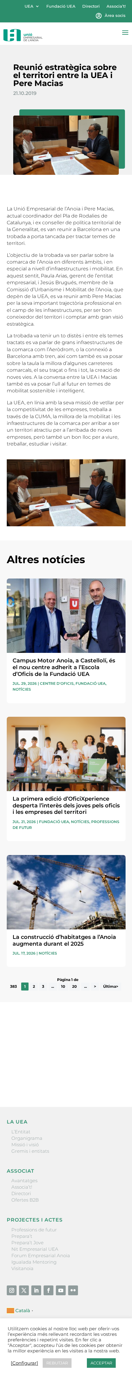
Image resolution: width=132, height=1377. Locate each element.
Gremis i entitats (30, 1151)
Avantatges (24, 1180)
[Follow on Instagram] (12, 1290)
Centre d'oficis (57, 683)
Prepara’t (21, 1236)
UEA (29, 6)
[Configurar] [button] (24, 1363)
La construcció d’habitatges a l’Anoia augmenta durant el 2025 (64, 940)
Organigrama (26, 1138)
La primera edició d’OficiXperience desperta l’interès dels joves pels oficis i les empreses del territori (66, 805)
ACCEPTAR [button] (101, 1362)
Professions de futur (34, 1230)
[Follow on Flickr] (73, 1290)
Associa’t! (116, 6)
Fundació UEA (61, 6)
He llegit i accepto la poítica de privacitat (51, 1070)
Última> (110, 986)
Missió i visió (25, 1145)
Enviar (111, 1081)
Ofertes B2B (25, 1200)
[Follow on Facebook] (48, 1290)
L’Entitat (20, 1132)
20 (74, 986)
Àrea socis (115, 15)
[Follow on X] (24, 1290)
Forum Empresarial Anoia (40, 1255)
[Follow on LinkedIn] (36, 1290)
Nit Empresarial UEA (34, 1249)
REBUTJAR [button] (57, 1362)
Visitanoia (22, 1268)
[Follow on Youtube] (61, 1290)
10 (63, 986)
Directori (91, 6)
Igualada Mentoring (33, 1262)
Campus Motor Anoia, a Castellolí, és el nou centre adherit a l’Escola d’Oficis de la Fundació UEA (64, 667)
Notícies (22, 689)
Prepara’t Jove (27, 1243)
